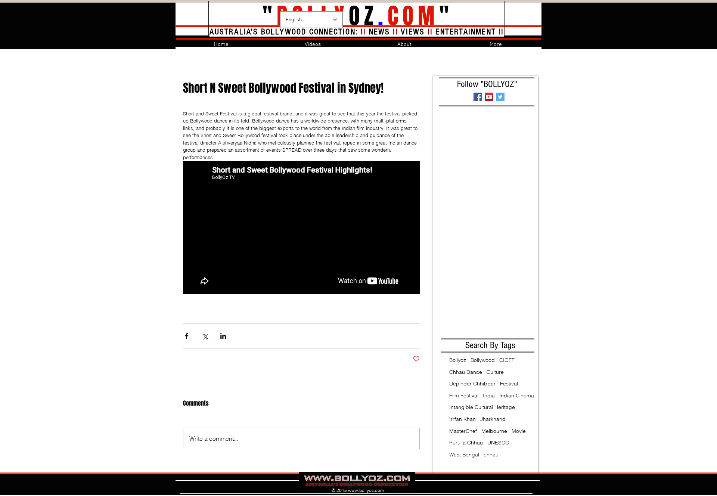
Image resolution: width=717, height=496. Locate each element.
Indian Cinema (516, 395)
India (489, 395)
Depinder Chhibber (472, 383)
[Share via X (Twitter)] (204, 336)
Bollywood (483, 360)
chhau (491, 454)
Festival (509, 383)
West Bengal (464, 454)
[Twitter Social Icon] (500, 97)
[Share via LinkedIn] (223, 336)
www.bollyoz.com (366, 490)
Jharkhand (493, 419)
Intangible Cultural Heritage (482, 407)
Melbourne (494, 431)
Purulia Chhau (466, 442)
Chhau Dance (465, 372)
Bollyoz (457, 360)
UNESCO (498, 442)
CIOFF (507, 360)
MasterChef (463, 431)
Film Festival (463, 395)
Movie (519, 431)
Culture (495, 372)
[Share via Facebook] (186, 336)
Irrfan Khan (462, 419)
